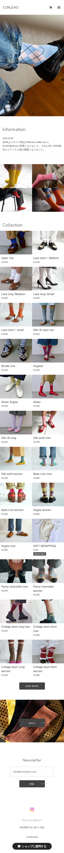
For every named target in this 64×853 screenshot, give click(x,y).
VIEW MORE (32, 685)
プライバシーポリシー (32, 820)
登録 (32, 783)
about (32, 722)
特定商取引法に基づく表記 (32, 827)
